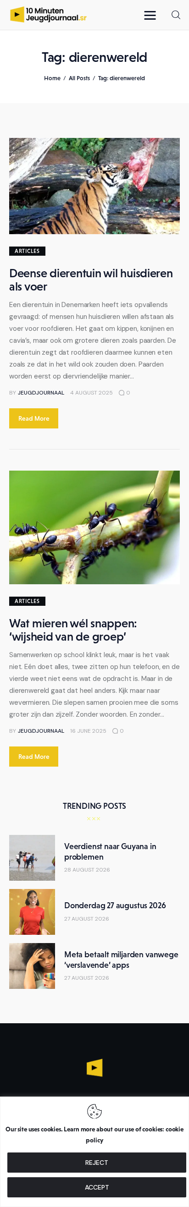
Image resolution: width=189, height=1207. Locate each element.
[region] (94, 1152)
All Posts (79, 78)
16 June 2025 (88, 731)
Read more (34, 418)
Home (52, 78)
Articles (27, 251)
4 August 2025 (91, 392)
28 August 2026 (87, 869)
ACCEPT (97, 1187)
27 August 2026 (86, 918)
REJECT (96, 1162)
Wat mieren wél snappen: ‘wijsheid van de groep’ (73, 629)
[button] (152, 15)
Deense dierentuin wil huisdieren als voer (91, 279)
